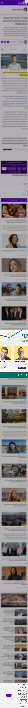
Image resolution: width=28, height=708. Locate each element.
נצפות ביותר (24, 615)
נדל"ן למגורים (24, 295)
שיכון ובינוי (20, 90)
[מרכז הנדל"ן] (22, 3)
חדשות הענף (24, 319)
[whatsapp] (2, 42)
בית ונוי (25, 271)
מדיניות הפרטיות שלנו (23, 699)
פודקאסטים (24, 216)
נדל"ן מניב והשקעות (23, 247)
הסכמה (9, 695)
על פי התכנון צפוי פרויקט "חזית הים (18, 96)
